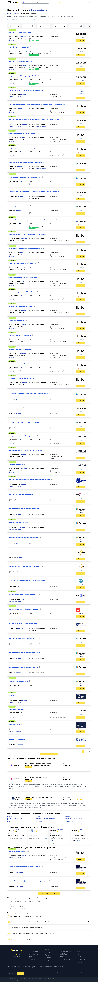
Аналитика (32, 957)
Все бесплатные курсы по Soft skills (49, 893)
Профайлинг (10, 816)
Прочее (47, 960)
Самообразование (40, 823)
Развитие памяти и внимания (72, 819)
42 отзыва (80, 797)
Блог (61, 956)
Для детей (47, 952)
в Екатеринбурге (38, 10)
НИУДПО (38, 829)
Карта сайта (79, 962)
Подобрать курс (64, 957)
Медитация (38, 821)
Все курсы (54, 2)
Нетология (60, 829)
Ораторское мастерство (70, 823)
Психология (67, 816)
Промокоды (74, 2)
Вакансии (78, 954)
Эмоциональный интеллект (71, 815)
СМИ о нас (79, 956)
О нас (77, 961)
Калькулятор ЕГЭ (65, 959)
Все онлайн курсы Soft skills (49, 754)
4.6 (82, 109)
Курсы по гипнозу (12, 823)
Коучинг (9, 821)
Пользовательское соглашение (35, 980)
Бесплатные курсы (65, 951)
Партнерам (79, 953)
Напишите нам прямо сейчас (40, 968)
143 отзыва (80, 764)
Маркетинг (48, 949)
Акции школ (63, 954)
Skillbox (17, 829)
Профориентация (12, 819)
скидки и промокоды (34, 904)
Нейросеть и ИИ (33, 951)
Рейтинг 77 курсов (12, 13)
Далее (79, 40)
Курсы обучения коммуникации (73, 818)
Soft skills (37, 816)
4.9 (82, 37)
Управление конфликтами (14, 818)
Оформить (11, 40)
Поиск (20, 973)
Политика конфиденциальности (17, 980)
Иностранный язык (50, 950)
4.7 (81, 440)
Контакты (78, 951)
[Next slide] (87, 26)
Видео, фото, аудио (34, 959)
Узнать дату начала (41, 126)
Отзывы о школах (65, 2)
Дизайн (31, 956)
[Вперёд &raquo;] (89, 751)
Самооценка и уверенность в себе (45, 818)
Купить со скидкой (15, 96)
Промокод (24, 36)
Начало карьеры (13, 19)
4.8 (81, 94)
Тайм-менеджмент (69, 821)
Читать (22, 838)
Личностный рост (40, 819)
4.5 (82, 714)
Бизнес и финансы (34, 954)
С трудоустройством (66, 953)
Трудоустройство (83, 2)
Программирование (34, 953)
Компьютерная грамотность (43, 815)
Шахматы (10, 815)
